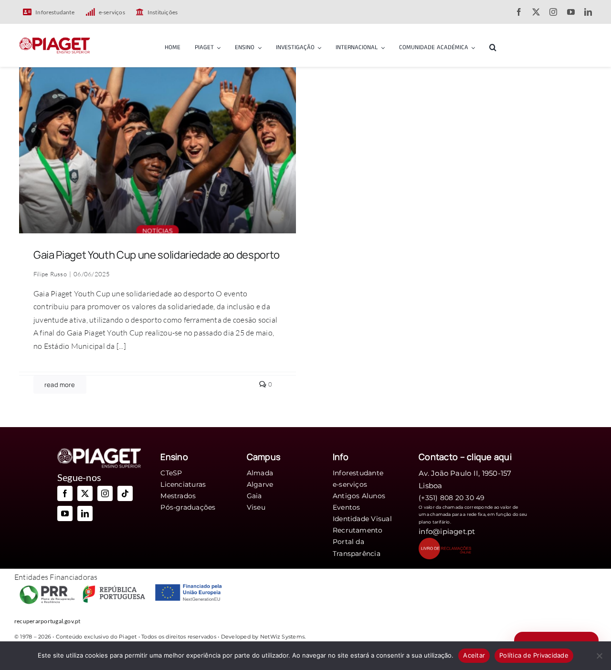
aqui (503, 456)
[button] (492, 45)
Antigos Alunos (359, 496)
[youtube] (571, 12)
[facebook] (519, 12)
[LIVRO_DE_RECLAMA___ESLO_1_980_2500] (445, 541)
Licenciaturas (183, 484)
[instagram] (553, 12)
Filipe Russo (50, 274)
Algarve (260, 484)
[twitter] (536, 12)
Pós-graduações (187, 507)
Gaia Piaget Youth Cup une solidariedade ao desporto (156, 255)
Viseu (256, 507)
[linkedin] (588, 12)
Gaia (254, 496)
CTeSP (171, 473)
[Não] (599, 655)
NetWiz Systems (282, 636)
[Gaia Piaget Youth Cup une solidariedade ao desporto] (157, 73)
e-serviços (350, 484)
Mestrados (178, 496)
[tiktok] (125, 493)
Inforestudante (358, 473)
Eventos (346, 507)
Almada (260, 473)
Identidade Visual (362, 518)
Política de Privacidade (534, 655)
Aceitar (474, 655)
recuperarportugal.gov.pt (47, 621)
